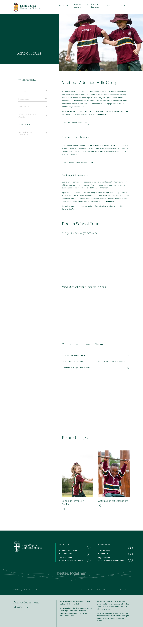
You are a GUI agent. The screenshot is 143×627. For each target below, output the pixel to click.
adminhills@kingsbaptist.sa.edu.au (111, 560)
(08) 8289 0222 (65, 558)
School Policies (102, 590)
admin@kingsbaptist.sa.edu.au (71, 560)
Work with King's (86, 590)
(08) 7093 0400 (104, 558)
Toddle (61, 590)
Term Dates (72, 590)
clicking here (100, 114)
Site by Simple (125, 590)
